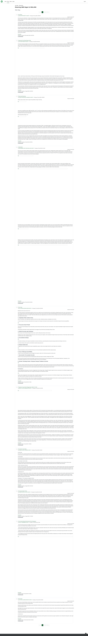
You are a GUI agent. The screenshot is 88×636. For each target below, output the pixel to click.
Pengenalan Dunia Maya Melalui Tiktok (24, 40)
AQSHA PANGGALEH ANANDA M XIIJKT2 (26, 97)
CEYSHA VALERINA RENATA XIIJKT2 (25, 599)
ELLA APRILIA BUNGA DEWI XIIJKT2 (25, 308)
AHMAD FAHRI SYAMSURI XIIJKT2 (25, 450)
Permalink (19, 34)
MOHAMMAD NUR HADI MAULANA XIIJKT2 (26, 148)
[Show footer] (86, 634)
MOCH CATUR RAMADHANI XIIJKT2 (25, 388)
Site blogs (16, 5)
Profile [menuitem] (11, 1)
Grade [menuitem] (13, 1)
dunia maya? (20, 598)
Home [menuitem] (6, 1)
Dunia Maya (20, 14)
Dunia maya (20, 307)
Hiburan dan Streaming (22, 96)
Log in (85, 1)
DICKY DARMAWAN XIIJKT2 (24, 522)
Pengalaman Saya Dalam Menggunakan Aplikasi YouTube (27, 387)
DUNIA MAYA (20, 147)
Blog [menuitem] (8, 1)
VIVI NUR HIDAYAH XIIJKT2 (24, 41)
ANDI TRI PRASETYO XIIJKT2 (24, 15)
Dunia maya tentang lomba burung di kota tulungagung (27, 521)
